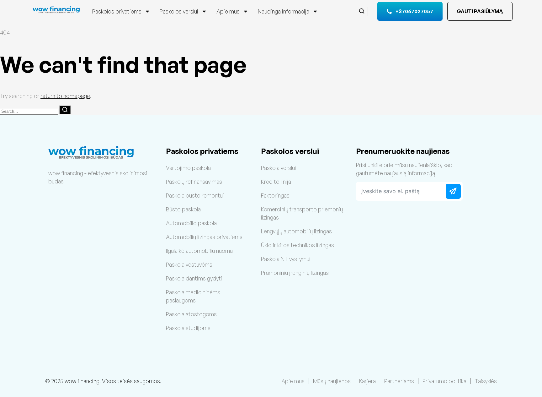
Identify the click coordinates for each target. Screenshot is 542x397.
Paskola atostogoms (191, 314)
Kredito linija (276, 181)
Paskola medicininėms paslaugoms (193, 296)
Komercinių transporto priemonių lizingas (302, 213)
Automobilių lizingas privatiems (204, 236)
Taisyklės (486, 381)
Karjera (367, 381)
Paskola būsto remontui (195, 195)
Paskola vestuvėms (189, 264)
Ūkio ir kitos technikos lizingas (297, 245)
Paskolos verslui (179, 11)
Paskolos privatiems (116, 11)
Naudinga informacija (283, 11)
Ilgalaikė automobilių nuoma (199, 250)
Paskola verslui (278, 167)
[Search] (65, 110)
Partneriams (399, 381)
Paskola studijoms (188, 327)
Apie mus (228, 11)
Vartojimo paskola (188, 167)
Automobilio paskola (191, 223)
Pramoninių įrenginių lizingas (295, 272)
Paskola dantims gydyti (194, 278)
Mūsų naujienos (332, 381)
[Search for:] (29, 110)
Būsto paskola (183, 209)
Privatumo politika (444, 381)
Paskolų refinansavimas (194, 181)
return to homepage (65, 95)
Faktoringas (275, 195)
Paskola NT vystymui (286, 258)
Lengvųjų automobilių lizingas (296, 231)
